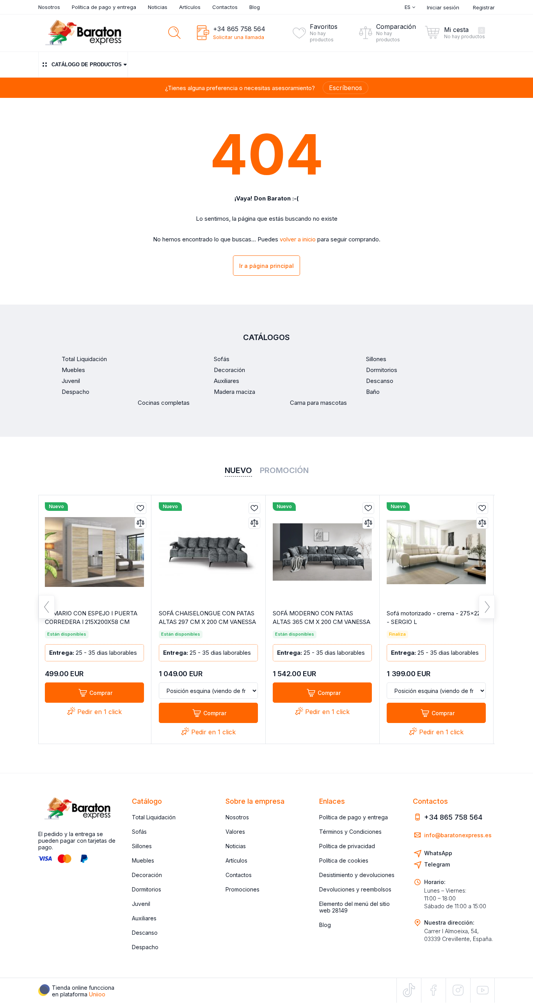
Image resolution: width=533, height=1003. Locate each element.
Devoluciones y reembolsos (355, 889)
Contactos (225, 7)
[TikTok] (409, 990)
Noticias (157, 7)
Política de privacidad (347, 846)
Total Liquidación (154, 817)
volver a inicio (298, 239)
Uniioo (97, 994)
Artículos (190, 7)
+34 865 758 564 (239, 29)
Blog (254, 7)
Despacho (145, 947)
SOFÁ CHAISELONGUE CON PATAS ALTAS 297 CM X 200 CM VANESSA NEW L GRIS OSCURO (207, 622)
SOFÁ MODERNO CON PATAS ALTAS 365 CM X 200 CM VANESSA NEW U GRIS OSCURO (321, 622)
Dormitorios (146, 889)
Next (487, 606)
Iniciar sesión (443, 7)
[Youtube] (482, 990)
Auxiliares (144, 918)
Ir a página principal (266, 265)
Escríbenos (345, 88)
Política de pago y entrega (104, 7)
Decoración (147, 875)
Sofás (139, 831)
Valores (235, 831)
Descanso (145, 932)
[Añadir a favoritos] (140, 508)
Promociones (242, 889)
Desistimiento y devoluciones (356, 875)
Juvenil (141, 903)
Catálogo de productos (87, 64)
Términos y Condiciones (350, 831)
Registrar (484, 7)
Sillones (142, 846)
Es (408, 7)
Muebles (143, 860)
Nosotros (49, 7)
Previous (47, 606)
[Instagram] (458, 990)
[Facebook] (433, 990)
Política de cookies (343, 860)
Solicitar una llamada (238, 37)
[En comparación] (140, 523)
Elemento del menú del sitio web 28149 (354, 907)
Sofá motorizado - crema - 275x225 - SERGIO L (435, 618)
